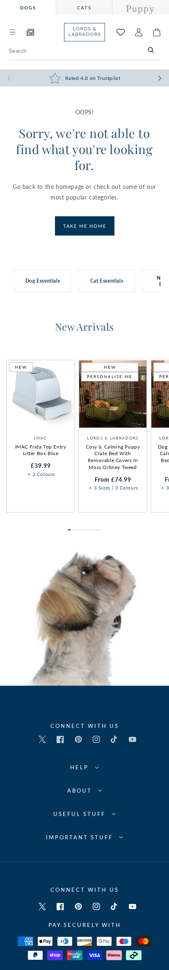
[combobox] (84, 51)
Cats (84, 7)
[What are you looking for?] (151, 51)
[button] (12, 32)
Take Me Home (84, 226)
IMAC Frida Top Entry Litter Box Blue (40, 450)
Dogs (28, 7)
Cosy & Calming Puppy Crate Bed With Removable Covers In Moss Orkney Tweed (113, 457)
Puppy (140, 8)
